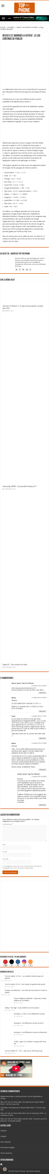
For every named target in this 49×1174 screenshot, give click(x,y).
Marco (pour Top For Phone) (23, 683)
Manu (14, 698)
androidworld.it (32, 89)
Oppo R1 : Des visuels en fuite (15, 664)
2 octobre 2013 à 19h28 (39, 743)
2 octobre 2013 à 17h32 (39, 716)
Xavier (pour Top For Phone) (28, 774)
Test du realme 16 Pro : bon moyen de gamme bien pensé (25, 984)
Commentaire (8, 824)
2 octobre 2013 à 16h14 (39, 686)
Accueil (2, 27)
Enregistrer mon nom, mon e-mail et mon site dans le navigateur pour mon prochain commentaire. (22, 867)
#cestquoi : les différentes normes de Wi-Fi (29, 1023)
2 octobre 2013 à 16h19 (39, 697)
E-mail (5, 852)
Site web (5, 859)
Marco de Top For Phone (9, 1102)
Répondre (42, 693)
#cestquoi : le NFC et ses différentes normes (29, 1014)
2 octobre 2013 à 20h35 (39, 776)
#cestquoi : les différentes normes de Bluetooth (30, 1032)
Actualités (10, 27)
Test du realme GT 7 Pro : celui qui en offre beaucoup (23, 1051)
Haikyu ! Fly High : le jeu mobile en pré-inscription (22, 1008)
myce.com (21, 89)
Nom (4, 844)
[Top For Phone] (24, 7)
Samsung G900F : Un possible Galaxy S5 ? (20, 486)
